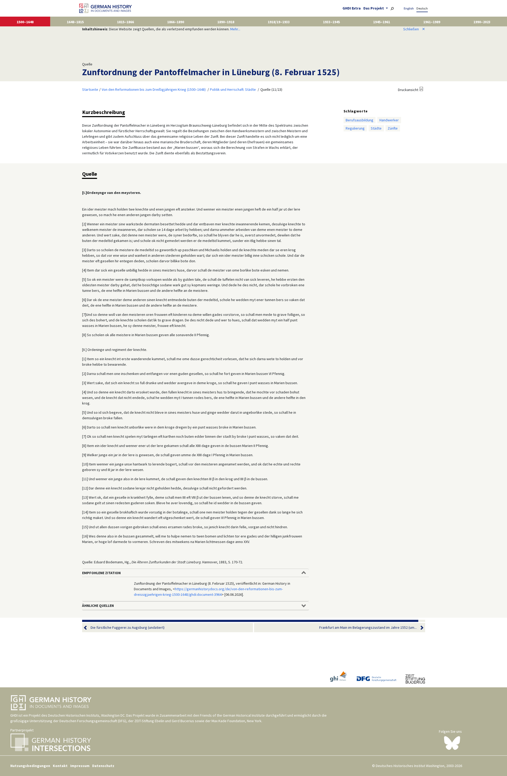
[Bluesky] (452, 742)
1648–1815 (75, 22)
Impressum (80, 765)
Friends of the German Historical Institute (232, 715)
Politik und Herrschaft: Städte (233, 89)
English (409, 8)
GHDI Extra (351, 8)
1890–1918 (225, 22)
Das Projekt (374, 8)
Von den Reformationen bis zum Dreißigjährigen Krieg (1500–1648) (154, 89)
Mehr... (235, 29)
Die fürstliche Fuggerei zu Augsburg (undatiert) (128, 627)
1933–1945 (331, 22)
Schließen (414, 29)
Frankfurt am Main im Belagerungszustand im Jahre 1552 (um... (368, 627)
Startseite (90, 89)
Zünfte (393, 128)
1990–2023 (481, 22)
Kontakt (60, 765)
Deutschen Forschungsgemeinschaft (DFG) (92, 720)
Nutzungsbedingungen (30, 765)
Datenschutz (103, 765)
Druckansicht (408, 89)
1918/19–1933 (279, 22)
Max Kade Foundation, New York (236, 720)
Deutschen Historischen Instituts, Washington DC (86, 715)
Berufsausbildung (359, 120)
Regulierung (355, 128)
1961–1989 (431, 22)
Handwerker (389, 120)
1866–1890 (175, 22)
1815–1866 (125, 22)
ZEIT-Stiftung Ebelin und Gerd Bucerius (164, 720)
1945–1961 (381, 22)
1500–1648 (25, 22)
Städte (376, 128)
